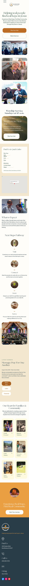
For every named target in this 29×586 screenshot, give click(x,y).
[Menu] (4, 1)
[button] (14, 184)
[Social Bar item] (3, 579)
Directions (11, 182)
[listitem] (8, 448)
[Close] (18, 181)
